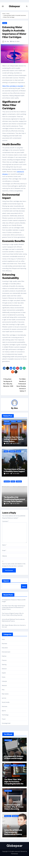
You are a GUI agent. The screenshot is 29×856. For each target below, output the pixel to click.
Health (4, 673)
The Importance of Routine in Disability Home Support (14, 470)
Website (4, 556)
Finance (13, 421)
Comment (5, 521)
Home (4, 23)
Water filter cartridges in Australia (12, 86)
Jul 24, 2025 (15, 473)
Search (6, 581)
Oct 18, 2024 (15, 503)
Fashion (4, 656)
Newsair (23, 851)
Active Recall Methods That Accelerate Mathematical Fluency (13, 620)
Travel (3, 719)
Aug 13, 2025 (15, 443)
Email (4, 550)
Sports (4, 710)
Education (5, 648)
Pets (3, 689)
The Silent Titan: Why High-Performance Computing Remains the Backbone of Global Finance (13, 607)
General (4, 669)
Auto (3, 639)
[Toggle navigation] (3, 6)
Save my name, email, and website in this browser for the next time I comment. (13, 565)
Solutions (4, 706)
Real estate (7, 423)
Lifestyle (12, 451)
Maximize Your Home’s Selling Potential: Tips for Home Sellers (14, 439)
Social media (5, 702)
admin (8, 443)
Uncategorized (6, 723)
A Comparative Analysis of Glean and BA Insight (13, 757)
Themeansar (14, 853)
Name (4, 545)
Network (4, 685)
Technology (5, 715)
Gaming (4, 664)
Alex (8, 41)
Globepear (14, 6)
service (18, 451)
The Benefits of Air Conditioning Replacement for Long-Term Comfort (14, 499)
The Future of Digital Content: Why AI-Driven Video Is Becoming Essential (13, 614)
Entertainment (6, 652)
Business (6, 421)
